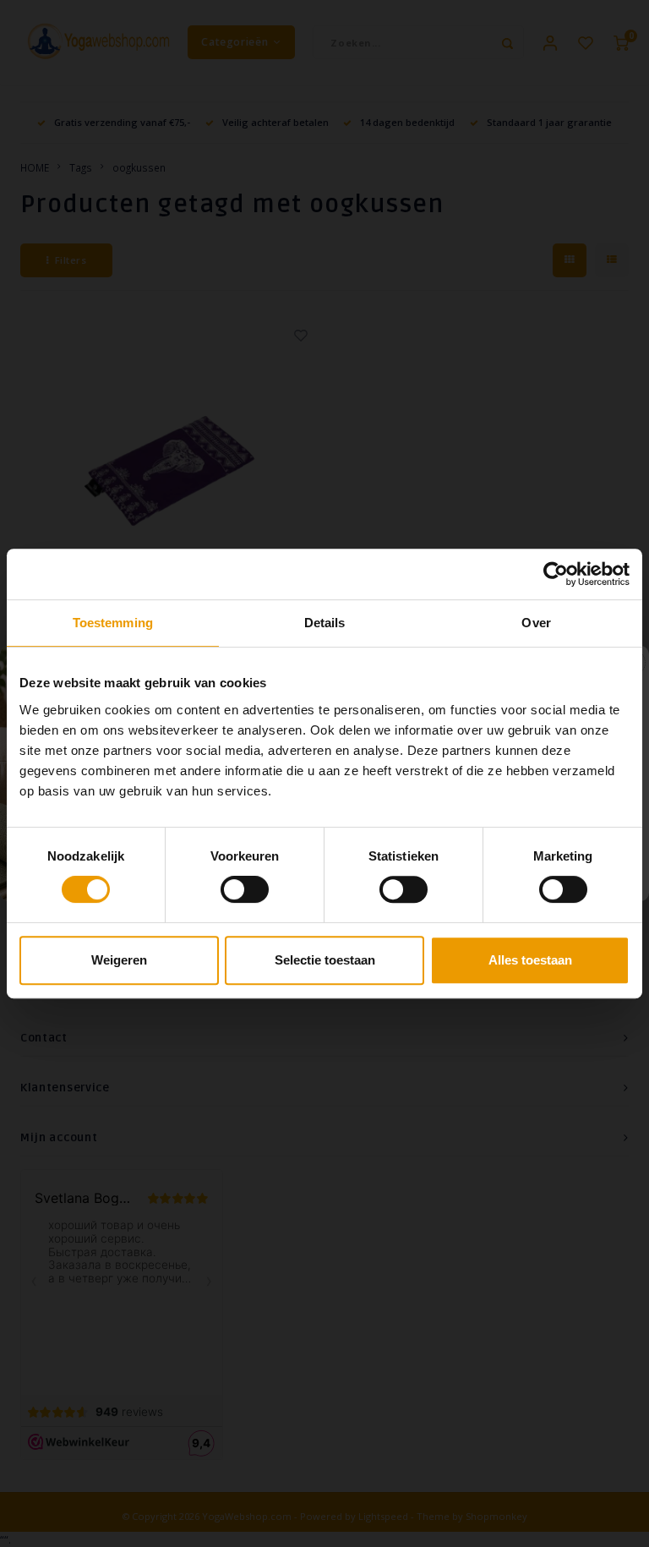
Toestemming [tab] (113, 622)
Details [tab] (325, 622)
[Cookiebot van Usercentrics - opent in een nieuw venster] (556, 574)
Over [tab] (535, 622)
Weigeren (119, 960)
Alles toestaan (530, 960)
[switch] (245, 889)
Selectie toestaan (325, 960)
